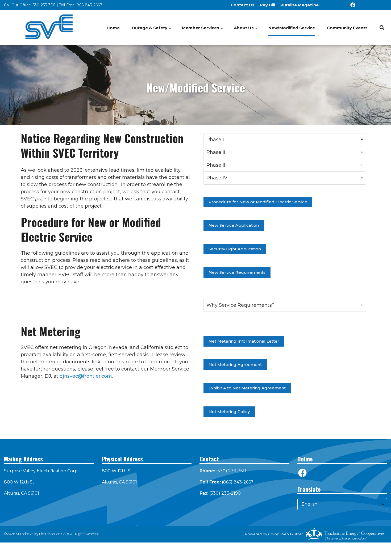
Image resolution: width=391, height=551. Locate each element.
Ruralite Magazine (299, 4)
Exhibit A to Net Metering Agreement (247, 388)
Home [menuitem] (113, 27)
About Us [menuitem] (246, 30)
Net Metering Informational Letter (244, 341)
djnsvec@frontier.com (86, 376)
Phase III (216, 165)
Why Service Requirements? (240, 305)
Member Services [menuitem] (203, 30)
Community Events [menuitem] (347, 27)
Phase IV (216, 178)
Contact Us (243, 4)
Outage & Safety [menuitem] (152, 30)
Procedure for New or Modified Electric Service (258, 201)
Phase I (215, 139)
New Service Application (234, 225)
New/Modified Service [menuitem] (291, 27)
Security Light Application (235, 248)
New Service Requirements (237, 272)
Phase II (215, 152)
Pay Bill (267, 4)
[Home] (49, 28)
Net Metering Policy (229, 411)
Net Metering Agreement (235, 364)
